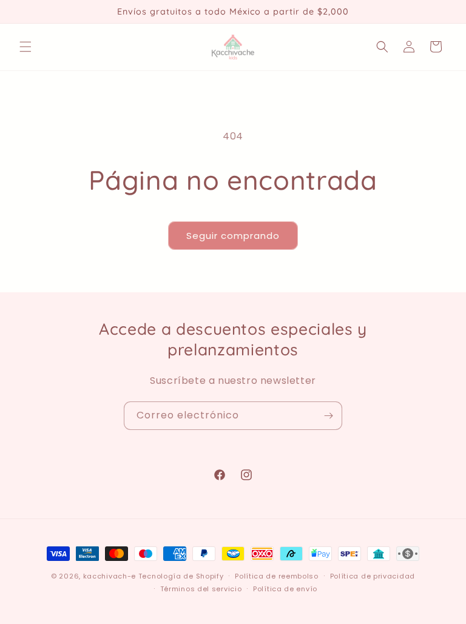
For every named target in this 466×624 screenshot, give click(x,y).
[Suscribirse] (328, 415)
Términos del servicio (201, 589)
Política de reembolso (277, 576)
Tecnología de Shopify (181, 576)
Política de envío (285, 589)
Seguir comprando (233, 235)
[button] (25, 46)
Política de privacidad (372, 576)
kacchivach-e (109, 576)
